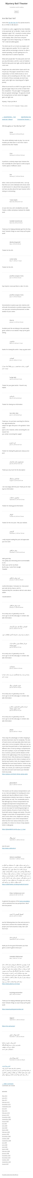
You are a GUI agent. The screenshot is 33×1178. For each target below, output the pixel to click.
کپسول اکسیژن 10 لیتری (16, 914)
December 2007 (6, 1155)
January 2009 (5, 1134)
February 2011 (6, 1102)
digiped (12, 1018)
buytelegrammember (16, 992)
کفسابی (12, 358)
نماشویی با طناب (14, 498)
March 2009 (5, 1130)
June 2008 (4, 1145)
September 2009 (6, 1119)
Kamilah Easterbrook (16, 221)
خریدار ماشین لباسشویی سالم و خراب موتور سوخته (19, 707)
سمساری (12, 666)
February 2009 (6, 1132)
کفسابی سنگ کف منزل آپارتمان (18, 626)
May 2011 (4, 1100)
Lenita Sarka (13, 259)
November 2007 (6, 1157)
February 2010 (6, 1113)
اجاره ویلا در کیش (14, 1035)
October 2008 (5, 1138)
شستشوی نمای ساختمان (17, 462)
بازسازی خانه (13, 937)
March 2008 (5, 1149)
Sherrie (12, 320)
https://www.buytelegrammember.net (12, 1009)
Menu (16, 11)
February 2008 (6, 1151)
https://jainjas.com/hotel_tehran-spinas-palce (15, 774)
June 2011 (4, 1098)
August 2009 (5, 1121)
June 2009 (4, 1125)
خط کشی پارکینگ (14, 479)
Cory (11, 153)
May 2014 (4, 1096)
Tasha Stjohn (13, 200)
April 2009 (4, 1128)
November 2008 (6, 1136)
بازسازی (12, 396)
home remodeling (24, 901)
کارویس (12, 531)
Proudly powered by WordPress (10, 1175)
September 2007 (6, 1162)
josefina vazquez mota (16, 276)
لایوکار (11, 514)
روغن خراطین (13, 550)
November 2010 (6, 1104)
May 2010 (4, 1111)
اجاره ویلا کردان (14, 1058)
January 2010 (5, 1115)
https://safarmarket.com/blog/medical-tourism (15, 884)
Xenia (11, 132)
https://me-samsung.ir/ (8, 1026)
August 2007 (5, 1164)
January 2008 (5, 1153)
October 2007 (5, 1160)
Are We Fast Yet (13, 22)
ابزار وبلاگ (12, 838)
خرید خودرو (13, 443)
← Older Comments (7, 1084)
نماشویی (12, 341)
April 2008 (4, 1147)
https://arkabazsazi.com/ (17, 893)
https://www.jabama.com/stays (11, 984)
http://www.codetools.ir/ (9, 848)
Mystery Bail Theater (16, 3)
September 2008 (6, 1140)
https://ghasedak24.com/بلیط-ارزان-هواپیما (14, 829)
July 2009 (4, 1123)
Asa (11, 174)
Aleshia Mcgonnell (15, 242)
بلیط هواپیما (13, 377)
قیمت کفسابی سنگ (15, 685)
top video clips (14, 413)
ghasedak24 (13, 783)
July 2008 (4, 1143)
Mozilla (17, 106)
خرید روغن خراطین (15, 578)
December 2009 (6, 1117)
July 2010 (4, 1108)
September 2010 (6, 1106)
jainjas (11, 730)
